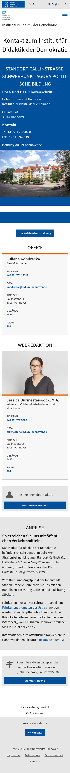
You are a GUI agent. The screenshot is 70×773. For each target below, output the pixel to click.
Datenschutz (32, 755)
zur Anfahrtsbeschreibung (35, 233)
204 (9, 471)
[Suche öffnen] (66, 4)
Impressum (13, 755)
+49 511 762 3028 (17, 420)
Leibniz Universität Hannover (40, 749)
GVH (62, 640)
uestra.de (45, 640)
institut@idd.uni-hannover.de (22, 145)
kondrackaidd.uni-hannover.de (27, 287)
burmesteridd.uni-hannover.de (27, 432)
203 (9, 326)
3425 (9, 314)
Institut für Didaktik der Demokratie (29, 25)
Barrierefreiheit (54, 755)
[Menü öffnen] (65, 16)
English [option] (56, 4)
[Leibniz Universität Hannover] (13, 4)
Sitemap (35, 761)
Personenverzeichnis (35, 505)
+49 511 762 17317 (17, 275)
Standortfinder (33, 680)
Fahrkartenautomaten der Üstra (23, 607)
